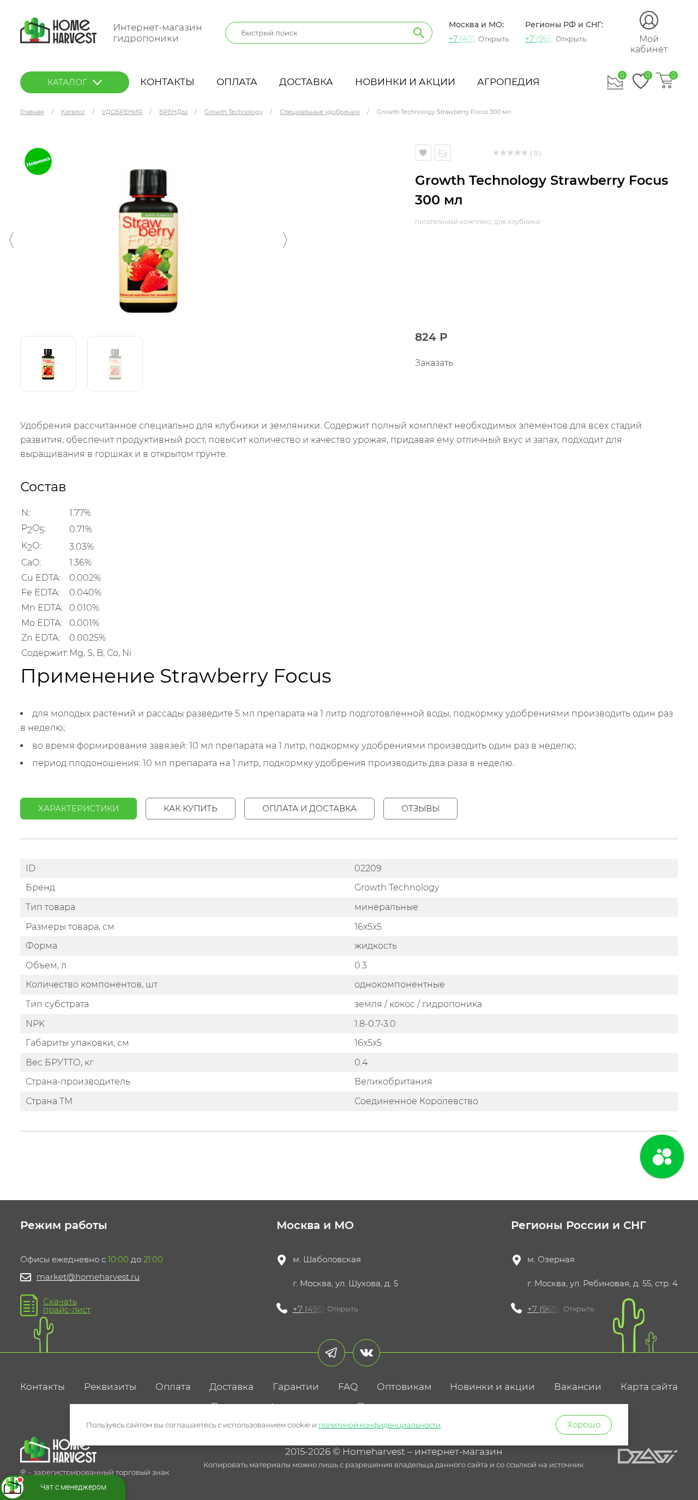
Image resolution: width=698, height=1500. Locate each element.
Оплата (236, 81)
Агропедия (508, 81)
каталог (67, 82)
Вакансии (577, 1386)
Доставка (306, 81)
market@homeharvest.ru (88, 1277)
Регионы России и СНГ (578, 1225)
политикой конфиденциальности (379, 1424)
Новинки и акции (405, 81)
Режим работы (63, 1225)
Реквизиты (110, 1386)
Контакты (167, 81)
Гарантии (296, 1386)
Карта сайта (649, 1386)
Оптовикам (404, 1386)
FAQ (348, 1386)
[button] (11, 240)
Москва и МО (315, 1225)
